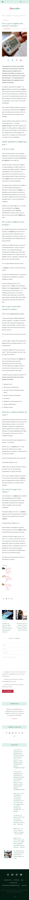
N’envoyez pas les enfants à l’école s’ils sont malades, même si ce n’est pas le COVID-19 (22, 627)
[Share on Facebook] (8, 60)
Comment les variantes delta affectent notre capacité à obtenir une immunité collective (7, 628)
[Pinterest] (16, 60)
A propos (14, 718)
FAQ (22, 880)
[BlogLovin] (21, 874)
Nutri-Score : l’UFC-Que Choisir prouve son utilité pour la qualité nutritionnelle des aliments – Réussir (19, 842)
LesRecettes (7, 880)
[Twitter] (12, 874)
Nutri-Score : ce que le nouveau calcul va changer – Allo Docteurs (19, 831)
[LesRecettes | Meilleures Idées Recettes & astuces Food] (14, 8)
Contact (24, 885)
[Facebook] (8, 874)
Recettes (6, 20)
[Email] (20, 60)
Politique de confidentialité (11, 885)
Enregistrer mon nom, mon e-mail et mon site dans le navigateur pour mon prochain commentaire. (14, 674)
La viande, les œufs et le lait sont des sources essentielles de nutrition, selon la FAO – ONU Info (19, 819)
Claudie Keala (7, 28)
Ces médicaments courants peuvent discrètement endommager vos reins (19, 854)
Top (15, 896)
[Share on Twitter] (12, 60)
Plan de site (13, 882)
